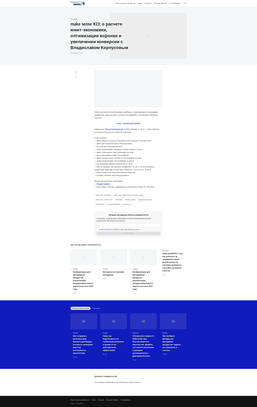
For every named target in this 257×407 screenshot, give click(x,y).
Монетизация (100, 204)
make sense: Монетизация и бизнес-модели (128, 195)
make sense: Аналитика (103, 195)
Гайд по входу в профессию (79, 400)
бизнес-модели (130, 200)
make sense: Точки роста (104, 200)
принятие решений (114, 204)
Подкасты (101, 400)
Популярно (96, 308)
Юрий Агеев (74, 53)
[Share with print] (76, 76)
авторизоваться (135, 382)
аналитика (118, 200)
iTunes (118, 123)
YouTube (137, 123)
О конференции (125, 400)
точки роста (127, 204)
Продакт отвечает (112, 400)
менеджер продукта (145, 200)
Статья (75, 269)
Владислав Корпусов (114, 129)
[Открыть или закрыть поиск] (185, 3)
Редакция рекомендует (80, 308)
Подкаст (73, 19)
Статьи (93, 400)
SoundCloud (128, 123)
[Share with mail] (76, 71)
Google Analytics (103, 184)
